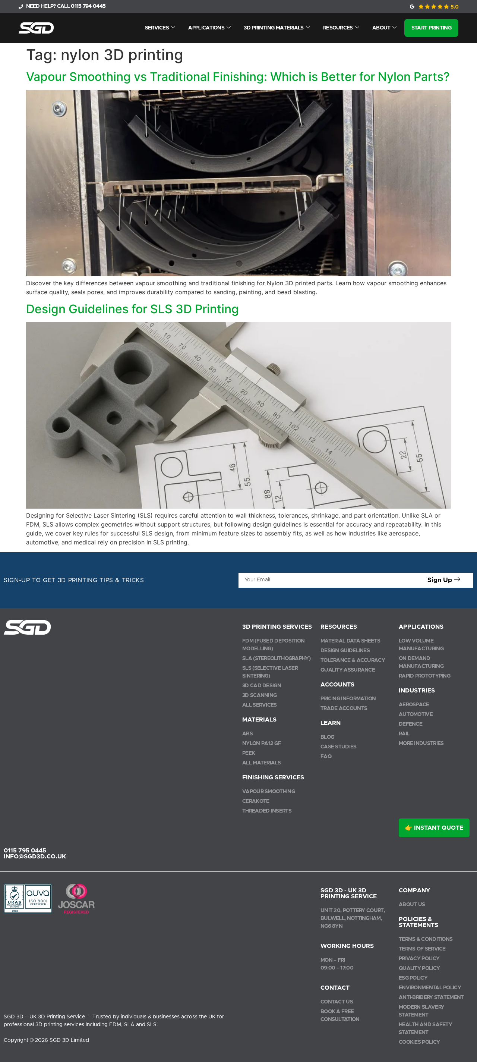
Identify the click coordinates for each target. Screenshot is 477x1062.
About (381, 28)
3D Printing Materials (273, 28)
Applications (206, 28)
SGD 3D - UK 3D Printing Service (348, 893)
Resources (338, 28)
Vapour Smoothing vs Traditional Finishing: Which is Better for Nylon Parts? (238, 76)
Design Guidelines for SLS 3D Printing (132, 309)
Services (157, 28)
